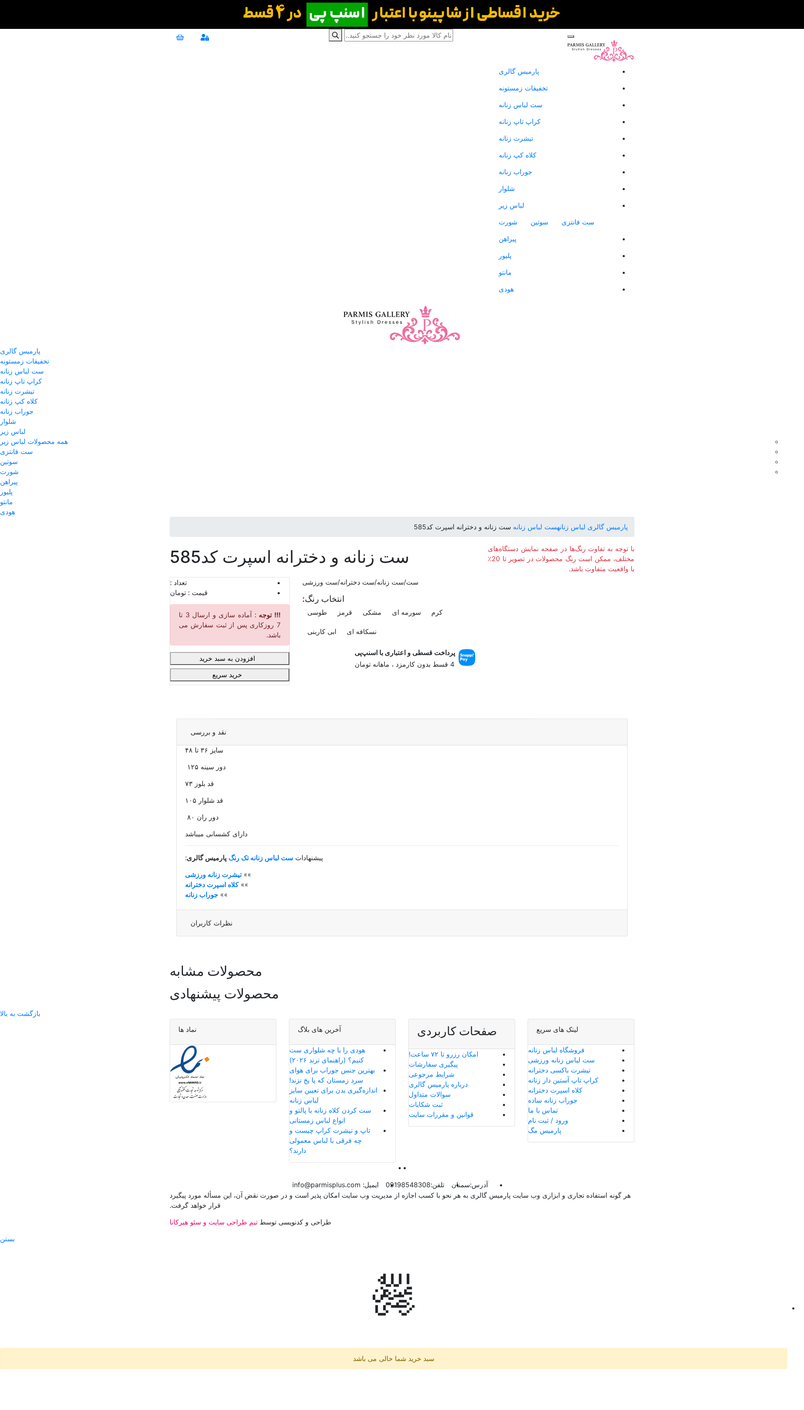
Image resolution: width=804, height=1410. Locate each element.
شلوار (507, 188)
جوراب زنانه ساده (552, 1100)
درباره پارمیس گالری (438, 1084)
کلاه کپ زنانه (517, 155)
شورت (508, 222)
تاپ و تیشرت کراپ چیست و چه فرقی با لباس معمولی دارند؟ (329, 1140)
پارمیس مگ (544, 1130)
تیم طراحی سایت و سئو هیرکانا (214, 1222)
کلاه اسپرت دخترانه (212, 884)
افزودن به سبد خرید (228, 658)
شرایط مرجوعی (431, 1074)
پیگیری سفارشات (433, 1064)
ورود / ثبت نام (548, 1120)
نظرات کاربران (211, 923)
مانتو (505, 272)
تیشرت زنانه (516, 138)
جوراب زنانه (515, 172)
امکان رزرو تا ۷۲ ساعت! (443, 1054)
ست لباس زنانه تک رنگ (261, 857)
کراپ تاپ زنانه (520, 121)
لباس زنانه (571, 527)
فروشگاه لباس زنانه (556, 1050)
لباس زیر (511, 205)
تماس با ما (543, 1110)
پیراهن (507, 239)
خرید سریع (228, 674)
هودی (506, 289)
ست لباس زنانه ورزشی (561, 1060)
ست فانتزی (578, 222)
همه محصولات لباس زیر (34, 441)
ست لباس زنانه (520, 105)
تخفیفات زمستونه (523, 88)
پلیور (505, 255)
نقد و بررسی (208, 732)
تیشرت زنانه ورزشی (213, 874)
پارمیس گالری (519, 71)
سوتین (539, 222)
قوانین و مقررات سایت (441, 1114)
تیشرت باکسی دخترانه (559, 1070)
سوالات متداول (430, 1094)
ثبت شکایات (426, 1104)
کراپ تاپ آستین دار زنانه (563, 1080)
